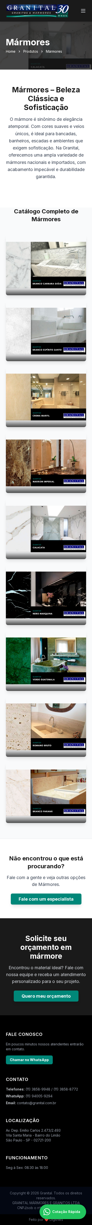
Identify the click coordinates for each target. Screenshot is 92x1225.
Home (10, 51)
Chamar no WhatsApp (29, 1060)
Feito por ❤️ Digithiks (46, 1219)
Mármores (54, 51)
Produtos (30, 51)
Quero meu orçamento (46, 996)
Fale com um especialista (46, 899)
